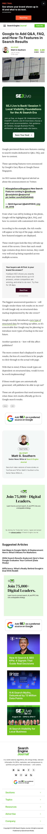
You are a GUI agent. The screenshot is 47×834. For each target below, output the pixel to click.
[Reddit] (26, 775)
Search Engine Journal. (23, 828)
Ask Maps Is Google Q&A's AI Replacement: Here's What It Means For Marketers (22, 551)
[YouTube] (23, 770)
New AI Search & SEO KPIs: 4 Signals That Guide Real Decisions (21, 660)
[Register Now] (23, 644)
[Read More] (23, 679)
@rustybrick (11, 194)
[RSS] (31, 775)
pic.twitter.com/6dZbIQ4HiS (19, 197)
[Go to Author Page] (5, 49)
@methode (30, 191)
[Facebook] (28, 770)
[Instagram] (21, 775)
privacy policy (16, 532)
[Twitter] (34, 770)
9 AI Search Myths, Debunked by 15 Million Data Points (22, 695)
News (5, 406)
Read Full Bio (23, 449)
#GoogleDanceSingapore (17, 188)
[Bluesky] (16, 775)
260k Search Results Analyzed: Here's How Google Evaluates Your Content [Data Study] (23, 560)
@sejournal (24, 194)
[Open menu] (4, 25)
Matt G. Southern (18, 50)
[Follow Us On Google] (23, 418)
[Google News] (13, 770)
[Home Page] (17, 26)
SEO (13, 406)
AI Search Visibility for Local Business (22, 730)
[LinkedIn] (18, 770)
